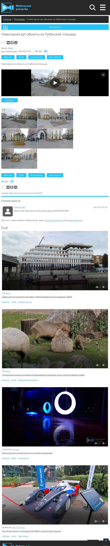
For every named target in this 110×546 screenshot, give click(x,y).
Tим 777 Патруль (18, 527)
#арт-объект (55, 57)
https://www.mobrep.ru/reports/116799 (25, 193)
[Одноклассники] (12, 42)
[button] (55, 83)
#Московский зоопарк (28, 380)
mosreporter (19, 207)
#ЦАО (21, 57)
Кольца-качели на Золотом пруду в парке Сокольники (27, 453)
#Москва (8, 57)
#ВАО (13, 458)
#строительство (25, 302)
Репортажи (19, 19)
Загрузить (55, 27)
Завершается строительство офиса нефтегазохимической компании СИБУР (37, 297)
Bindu (10, 48)
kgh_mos (15, 449)
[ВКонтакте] (8, 42)
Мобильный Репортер (16, 7)
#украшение (37, 57)
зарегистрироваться (54, 220)
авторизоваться (75, 220)
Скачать (9, 100)
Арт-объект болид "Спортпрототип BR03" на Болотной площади (31, 531)
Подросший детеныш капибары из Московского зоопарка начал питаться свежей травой (43, 375)
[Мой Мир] (15, 42)
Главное (7, 19)
